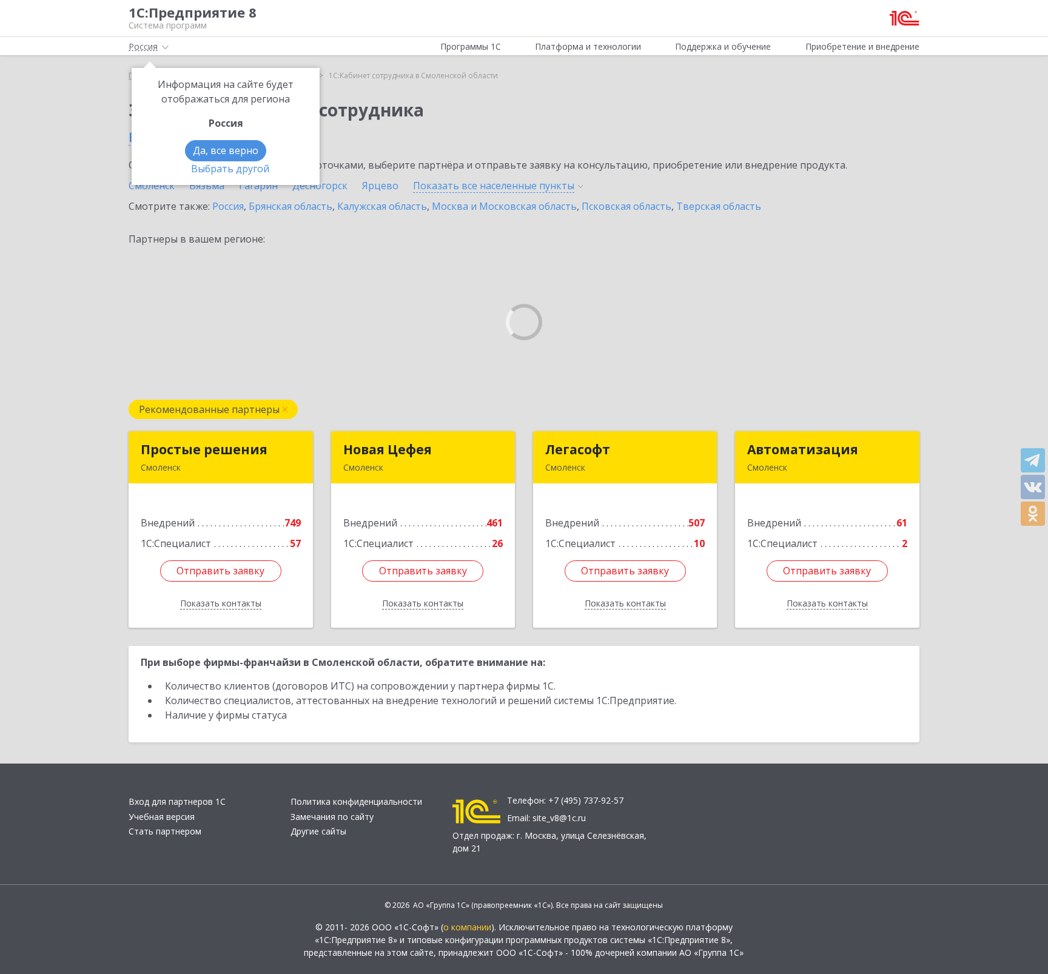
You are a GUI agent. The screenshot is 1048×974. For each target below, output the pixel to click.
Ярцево (380, 185)
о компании (467, 927)
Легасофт (577, 449)
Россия (228, 206)
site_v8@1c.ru (559, 818)
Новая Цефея (387, 449)
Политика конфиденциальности (356, 801)
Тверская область (718, 206)
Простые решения (204, 449)
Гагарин (258, 185)
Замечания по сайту (332, 816)
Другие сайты (318, 831)
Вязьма (206, 185)
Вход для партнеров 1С (177, 801)
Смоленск (152, 185)
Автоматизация (802, 449)
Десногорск (320, 185)
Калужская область (382, 206)
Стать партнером (165, 831)
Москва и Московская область (504, 206)
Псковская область (626, 206)
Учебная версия (162, 816)
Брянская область (290, 206)
